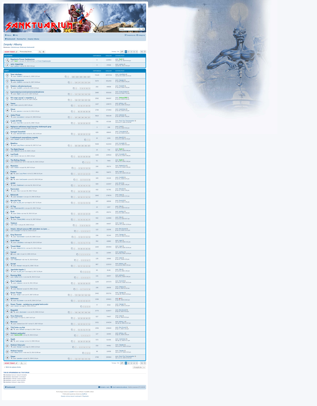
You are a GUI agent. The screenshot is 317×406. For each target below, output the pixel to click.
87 (81, 111)
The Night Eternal (17, 149)
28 (78, 134)
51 (86, 324)
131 (76, 94)
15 (89, 203)
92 (86, 197)
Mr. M (120, 183)
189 (89, 312)
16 (84, 243)
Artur (15, 225)
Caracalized (122, 131)
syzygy (22, 341)
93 (89, 197)
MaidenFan (122, 165)
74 (78, 330)
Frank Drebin (123, 91)
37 (89, 123)
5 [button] (136, 52)
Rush (12, 211)
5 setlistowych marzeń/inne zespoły (24, 137)
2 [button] (128, 52)
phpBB (71, 391)
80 (81, 249)
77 (86, 330)
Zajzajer (121, 80)
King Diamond (16, 235)
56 (81, 106)
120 (79, 295)
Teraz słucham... (17, 74)
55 (78, 106)
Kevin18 (121, 200)
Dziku (18, 213)
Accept (13, 264)
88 (84, 111)
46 (86, 220)
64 (81, 301)
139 (86, 359)
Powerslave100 (19, 208)
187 (82, 312)
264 (79, 146)
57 (84, 106)
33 (78, 123)
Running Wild (16, 275)
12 (86, 168)
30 (84, 134)
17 (86, 243)
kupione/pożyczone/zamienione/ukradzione (27, 92)
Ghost (13, 109)
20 (78, 174)
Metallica (14, 143)
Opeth (13, 339)
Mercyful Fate (16, 201)
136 (76, 359)
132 (79, 94)
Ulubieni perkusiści (18, 333)
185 (76, 312)
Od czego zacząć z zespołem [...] (23, 98)
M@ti (18, 94)
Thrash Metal (15, 246)
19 (81, 191)
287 (76, 117)
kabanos (19, 283)
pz (120, 298)
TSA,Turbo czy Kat (18, 327)
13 (89, 168)
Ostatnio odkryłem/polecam (21, 86)
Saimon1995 (123, 97)
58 (86, 106)
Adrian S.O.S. (21, 248)
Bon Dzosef (122, 228)
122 (86, 295)
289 (82, 117)
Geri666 (19, 88)
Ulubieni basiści (17, 351)
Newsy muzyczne (17, 80)
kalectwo (121, 115)
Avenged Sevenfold (18, 132)
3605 (81, 77)
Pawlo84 (121, 86)
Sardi (16, 61)
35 (84, 123)
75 (81, 330)
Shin (120, 206)
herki (15, 105)
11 (89, 88)
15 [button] (142, 52)
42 (89, 185)
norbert (16, 167)
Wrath (19, 294)
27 (89, 318)
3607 (88, 77)
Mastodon (14, 166)
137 (79, 359)
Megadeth (14, 310)
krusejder (17, 128)
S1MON (19, 76)
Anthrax (13, 258)
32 (89, 134)
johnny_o (122, 103)
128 (82, 100)
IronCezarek (23, 179)
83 (89, 249)
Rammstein (15, 189)
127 (79, 100)
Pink (18, 191)
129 (86, 100)
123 (89, 295)
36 (86, 123)
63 (78, 301)
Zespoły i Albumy (12, 44)
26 (86, 318)
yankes (16, 66)
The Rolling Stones (18, 160)
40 (84, 185)
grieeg (121, 275)
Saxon (13, 103)
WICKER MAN (21, 133)
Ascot (16, 156)
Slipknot (14, 223)
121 (82, 295)
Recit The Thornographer (126, 120)
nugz (120, 171)
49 (81, 324)
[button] (122, 51)
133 (82, 94)
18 (78, 191)
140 (89, 359)
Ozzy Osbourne (16, 316)
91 (84, 197)
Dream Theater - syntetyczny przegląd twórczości (29, 304)
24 (89, 174)
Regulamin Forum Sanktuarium (23, 59)
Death (13, 177)
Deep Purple (15, 217)
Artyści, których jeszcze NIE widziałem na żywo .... (30, 229)
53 (78, 283)
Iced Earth (14, 154)
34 (81, 123)
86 (78, 111)
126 (76, 100)
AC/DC (13, 183)
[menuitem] (15, 35)
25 (84, 318)
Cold (120, 126)
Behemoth (14, 195)
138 (82, 359)
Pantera (13, 172)
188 (86, 312)
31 (86, 134)
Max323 (121, 137)
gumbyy (121, 211)
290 (86, 117)
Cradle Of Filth (16, 121)
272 (82, 82)
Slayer (13, 356)
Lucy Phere (20, 145)
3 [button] (131, 52)
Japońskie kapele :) (18, 270)
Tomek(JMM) (21, 219)
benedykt (20, 196)
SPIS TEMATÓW (17, 64)
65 (84, 301)
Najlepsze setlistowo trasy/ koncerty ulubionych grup (31, 127)
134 (86, 94)
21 (81, 174)
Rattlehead (20, 185)
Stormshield (20, 236)
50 (84, 324)
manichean (122, 109)
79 (78, 249)
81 (84, 249)
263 (76, 146)
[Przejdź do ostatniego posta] (123, 59)
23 (86, 174)
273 (86, 82)
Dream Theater (16, 293)
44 (81, 220)
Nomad (19, 265)
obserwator (23, 312)
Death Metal (15, 240)
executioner (20, 117)
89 (86, 111)
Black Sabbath (16, 281)
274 (89, 82)
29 (81, 134)
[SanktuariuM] (50, 18)
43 (78, 220)
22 (84, 174)
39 (81, 185)
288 (79, 117)
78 (89, 330)
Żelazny (121, 286)
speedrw (19, 358)
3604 (77, 77)
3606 (85, 77)
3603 (73, 77)
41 (86, 185)
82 (86, 249)
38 (78, 185)
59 (89, 106)
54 (81, 283)
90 (89, 111)
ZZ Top (13, 206)
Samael (13, 252)
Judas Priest (15, 115)
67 (89, 301)
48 (78, 324)
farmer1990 (17, 99)
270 (76, 82)
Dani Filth (20, 123)
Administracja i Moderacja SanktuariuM (22, 47)
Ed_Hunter (20, 300)
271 (79, 82)
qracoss (19, 111)
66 (86, 301)
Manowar (14, 322)
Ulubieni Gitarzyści (18, 345)
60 (89, 156)
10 (86, 88)
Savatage (14, 287)
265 (82, 146)
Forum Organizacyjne (44, 61)
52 (89, 324)
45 (84, 220)
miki (18, 254)
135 (89, 94)
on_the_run (20, 202)
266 (86, 146)
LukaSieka (122, 74)
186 (79, 312)
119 (76, 295)
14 (86, 203)
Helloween (14, 299)
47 (89, 220)
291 (89, 117)
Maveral (19, 289)
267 (89, 146)
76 (84, 330)
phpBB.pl (84, 394)
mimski (16, 306)
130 (89, 100)
